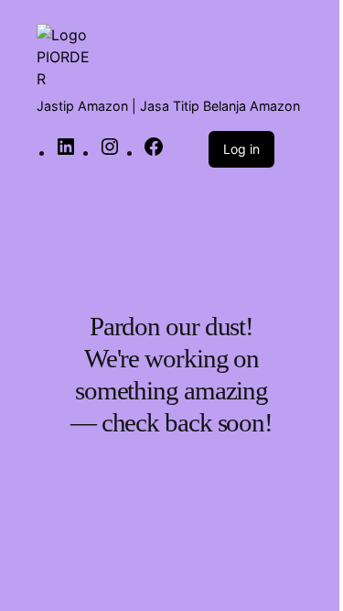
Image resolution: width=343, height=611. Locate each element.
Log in (241, 149)
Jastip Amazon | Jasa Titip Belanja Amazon (168, 106)
